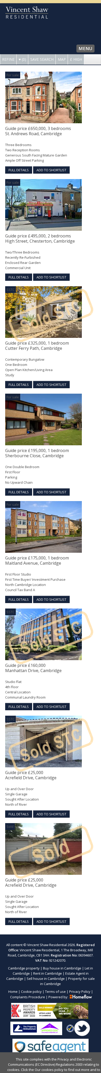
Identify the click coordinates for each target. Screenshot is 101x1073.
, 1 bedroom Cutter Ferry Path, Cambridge (37, 345)
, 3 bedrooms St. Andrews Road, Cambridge (38, 131)
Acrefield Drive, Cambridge (30, 775)
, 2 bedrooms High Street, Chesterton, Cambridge (40, 238)
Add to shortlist (51, 170)
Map (62, 59)
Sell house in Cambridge (46, 978)
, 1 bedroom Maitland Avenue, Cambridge (37, 560)
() (22, 59)
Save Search (42, 59)
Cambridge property (24, 968)
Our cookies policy (49, 1069)
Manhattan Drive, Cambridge (33, 668)
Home (13, 991)
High (76, 59)
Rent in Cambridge (47, 973)
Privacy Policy (79, 991)
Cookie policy (31, 991)
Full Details (19, 170)
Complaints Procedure (27, 997)
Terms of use (55, 991)
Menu (85, 48)
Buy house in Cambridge (62, 968)
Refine (8, 59)
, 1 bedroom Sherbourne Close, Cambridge (37, 453)
